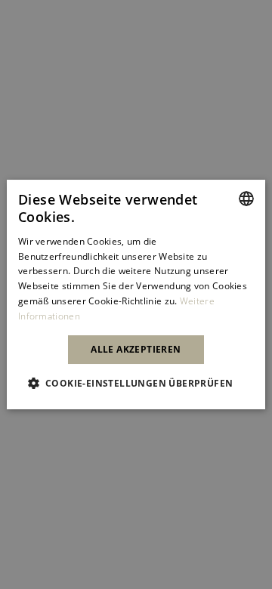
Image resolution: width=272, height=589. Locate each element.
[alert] (136, 294)
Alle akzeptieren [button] (136, 349)
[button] (136, 382)
